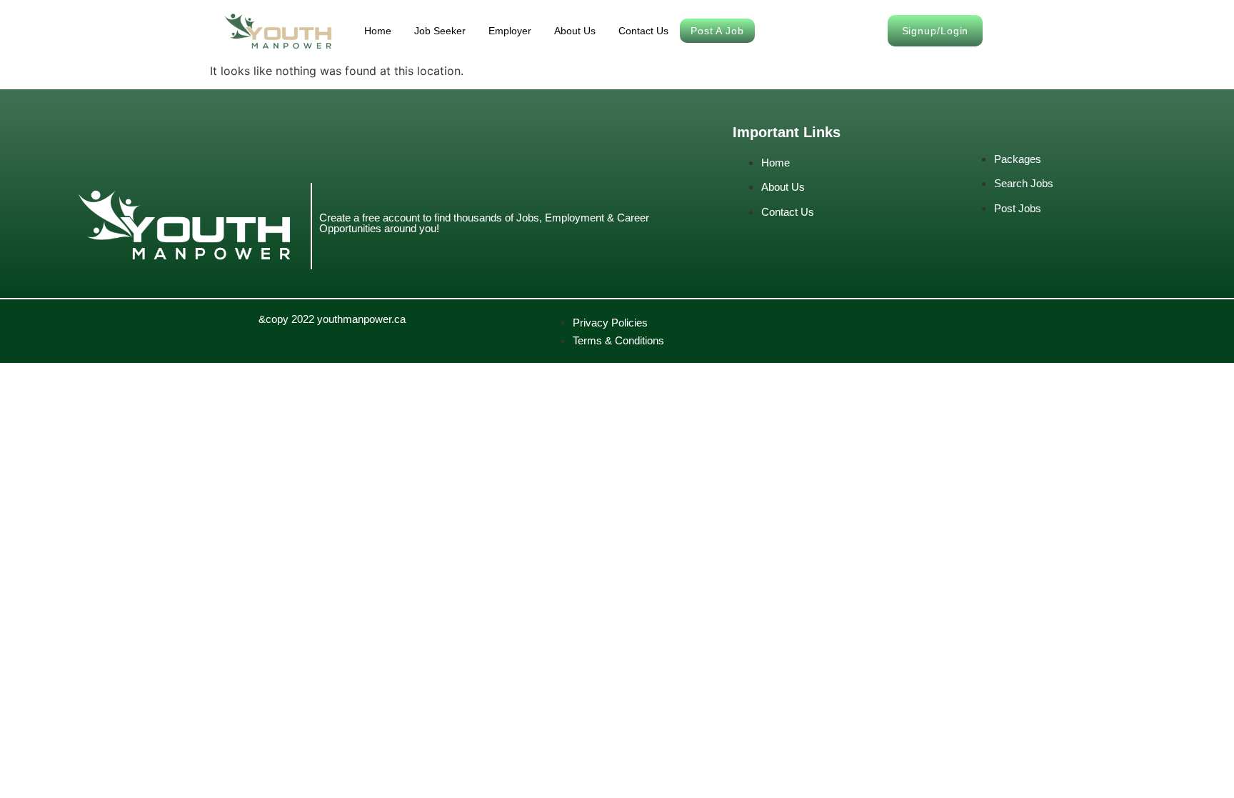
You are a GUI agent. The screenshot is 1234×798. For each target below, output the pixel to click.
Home (377, 30)
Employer (509, 30)
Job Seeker (440, 30)
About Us (575, 30)
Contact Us (643, 30)
